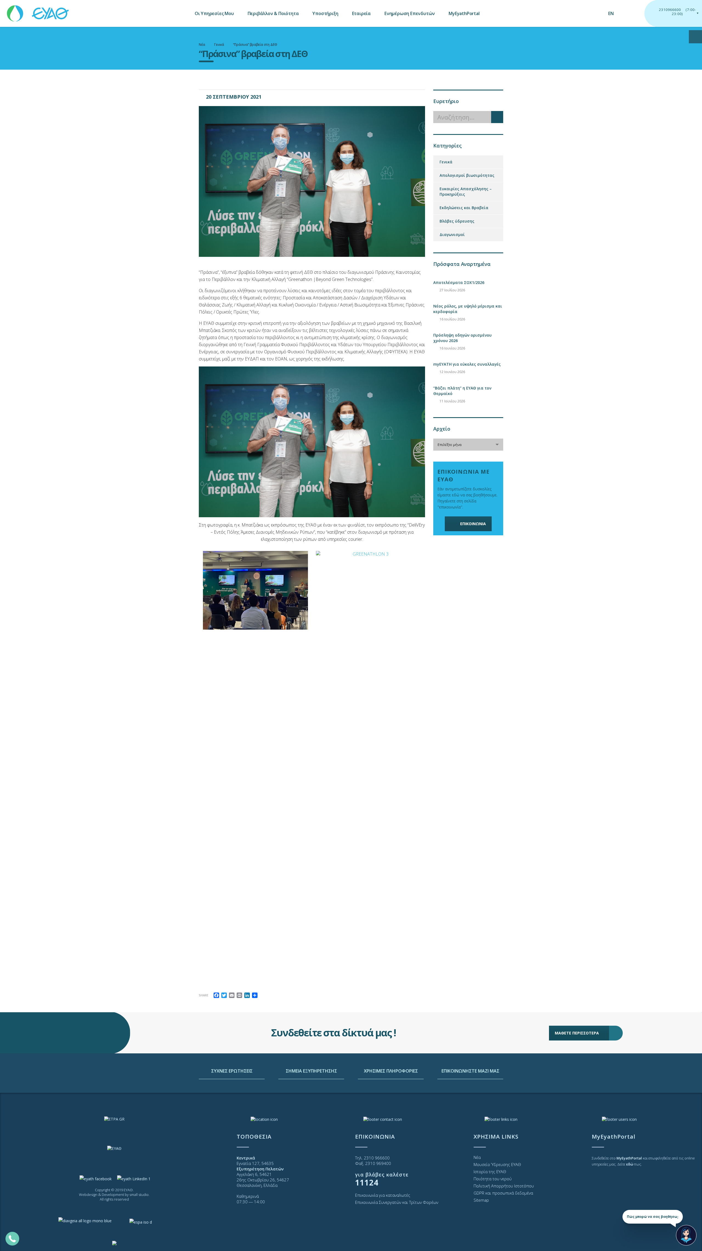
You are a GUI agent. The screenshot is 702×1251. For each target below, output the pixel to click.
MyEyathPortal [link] (464, 13)
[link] (38, 10)
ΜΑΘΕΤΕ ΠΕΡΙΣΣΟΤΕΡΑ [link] (577, 1033)
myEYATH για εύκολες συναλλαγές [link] (467, 364)
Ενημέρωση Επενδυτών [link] (409, 13)
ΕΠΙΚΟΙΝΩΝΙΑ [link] (473, 523)
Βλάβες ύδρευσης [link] (457, 221)
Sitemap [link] (481, 1200)
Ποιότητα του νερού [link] (493, 1178)
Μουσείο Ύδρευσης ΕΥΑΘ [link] (497, 1164)
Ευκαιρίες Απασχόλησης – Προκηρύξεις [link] (466, 191)
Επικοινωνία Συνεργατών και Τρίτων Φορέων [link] (396, 1202)
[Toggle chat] (686, 1235)
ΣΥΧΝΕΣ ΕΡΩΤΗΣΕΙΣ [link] (232, 1071)
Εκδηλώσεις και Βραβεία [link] (464, 207)
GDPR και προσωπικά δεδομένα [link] (503, 1193)
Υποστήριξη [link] (325, 13)
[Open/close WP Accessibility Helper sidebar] (695, 36)
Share (203, 995)
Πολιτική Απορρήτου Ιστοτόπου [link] (504, 1186)
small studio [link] (139, 1194)
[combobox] (468, 445)
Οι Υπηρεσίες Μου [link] (214, 13)
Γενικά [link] (446, 161)
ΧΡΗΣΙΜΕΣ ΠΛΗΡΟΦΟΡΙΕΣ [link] (391, 1071)
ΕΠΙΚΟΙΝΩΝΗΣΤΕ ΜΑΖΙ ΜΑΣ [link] (470, 1071)
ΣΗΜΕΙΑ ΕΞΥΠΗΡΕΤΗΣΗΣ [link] (311, 1071)
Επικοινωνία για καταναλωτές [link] (382, 1195)
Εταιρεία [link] (361, 13)
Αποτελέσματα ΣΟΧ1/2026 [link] (458, 282)
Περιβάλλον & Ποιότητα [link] (273, 13)
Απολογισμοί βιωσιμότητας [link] (467, 175)
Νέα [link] (477, 1157)
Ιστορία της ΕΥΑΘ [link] (490, 1171)
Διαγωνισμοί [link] (452, 234)
